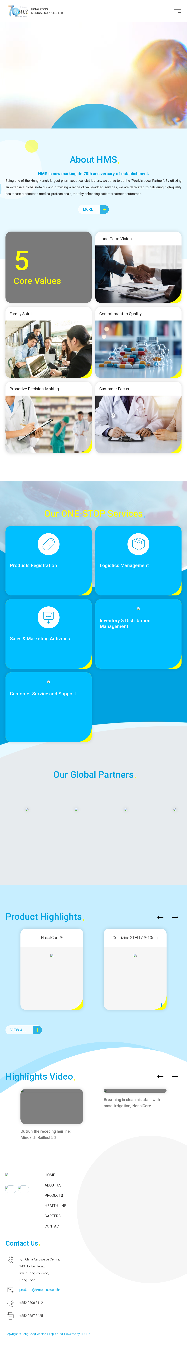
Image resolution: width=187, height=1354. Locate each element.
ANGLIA (86, 1334)
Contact (53, 1226)
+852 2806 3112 (31, 1303)
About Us (53, 1185)
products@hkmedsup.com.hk (39, 1290)
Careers (53, 1216)
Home (50, 1175)
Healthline (55, 1206)
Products (54, 1195)
